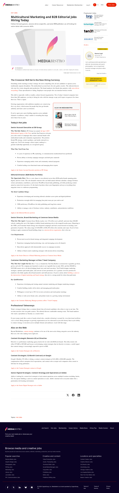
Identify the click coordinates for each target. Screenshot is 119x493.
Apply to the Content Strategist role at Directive (25, 351)
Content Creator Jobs (86, 459)
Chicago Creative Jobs (86, 469)
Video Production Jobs (49, 459)
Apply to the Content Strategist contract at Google (26, 368)
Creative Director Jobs (86, 462)
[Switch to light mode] (94, 4)
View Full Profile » (101, 73)
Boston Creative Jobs (86, 477)
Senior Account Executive (100, 30)
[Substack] (31, 487)
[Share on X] (67, 395)
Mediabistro (20, 68)
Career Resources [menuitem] (57, 5)
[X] (13, 487)
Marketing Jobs (9, 469)
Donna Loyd (99, 53)
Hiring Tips (93, 428)
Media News (84, 428)
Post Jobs (111, 5)
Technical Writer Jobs (49, 464)
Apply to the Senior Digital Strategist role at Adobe (26, 385)
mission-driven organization (53, 230)
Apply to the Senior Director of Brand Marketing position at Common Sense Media (36, 255)
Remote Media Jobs (10, 459)
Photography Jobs (10, 464)
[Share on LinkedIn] (79, 395)
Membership (62, 428)
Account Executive (98, 37)
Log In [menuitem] (88, 5)
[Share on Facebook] (73, 395)
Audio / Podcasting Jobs (49, 462)
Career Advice (73, 428)
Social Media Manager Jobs (50, 467)
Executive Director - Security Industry (99, 16)
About (112, 428)
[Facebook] (7, 487)
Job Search (45, 428)
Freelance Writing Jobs (49, 477)
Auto (102, 4)
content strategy (28, 331)
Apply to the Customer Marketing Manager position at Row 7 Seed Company (34, 300)
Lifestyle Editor (98, 22)
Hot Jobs (14, 13)
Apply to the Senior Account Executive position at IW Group (29, 170)
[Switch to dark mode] (98, 4)
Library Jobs (8, 472)
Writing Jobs (8, 467)
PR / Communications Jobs (12, 477)
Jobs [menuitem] (46, 5)
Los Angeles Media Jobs (87, 472)
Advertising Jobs (85, 467)
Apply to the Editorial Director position (23, 213)
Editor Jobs (46, 474)
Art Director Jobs (85, 464)
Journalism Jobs (9, 474)
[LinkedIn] (19, 487)
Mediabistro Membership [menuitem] (74, 5)
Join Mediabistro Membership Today (96, 79)
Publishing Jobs (47, 472)
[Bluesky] (25, 487)
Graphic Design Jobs (11, 462)
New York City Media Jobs (87, 474)
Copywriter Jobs (47, 469)
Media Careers (103, 428)
